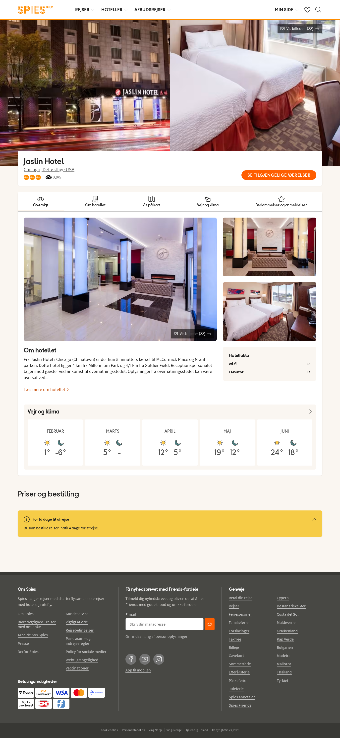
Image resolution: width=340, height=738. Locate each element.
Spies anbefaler (242, 696)
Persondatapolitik (133, 730)
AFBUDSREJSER (150, 9)
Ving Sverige (174, 730)
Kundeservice (77, 613)
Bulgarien (285, 647)
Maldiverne (286, 622)
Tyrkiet (282, 680)
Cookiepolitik (109, 730)
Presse (23, 643)
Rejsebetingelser (80, 630)
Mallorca (284, 663)
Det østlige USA (58, 169)
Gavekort (236, 655)
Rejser (234, 605)
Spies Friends (240, 705)
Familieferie (238, 622)
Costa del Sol (287, 614)
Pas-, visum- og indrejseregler (78, 641)
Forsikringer (239, 630)
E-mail (130, 614)
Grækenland (287, 630)
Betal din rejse (240, 597)
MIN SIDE (284, 9)
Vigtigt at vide (77, 621)
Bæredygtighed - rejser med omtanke (37, 624)
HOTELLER (111, 9)
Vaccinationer (77, 667)
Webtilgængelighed (82, 659)
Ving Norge (156, 730)
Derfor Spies (28, 651)
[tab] (41, 201)
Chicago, (33, 169)
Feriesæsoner (240, 614)
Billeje (234, 647)
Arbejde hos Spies (33, 634)
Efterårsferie (239, 671)
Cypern (283, 597)
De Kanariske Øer (291, 605)
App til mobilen (138, 669)
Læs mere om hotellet (44, 389)
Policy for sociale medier (86, 651)
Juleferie (236, 688)
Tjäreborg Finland (197, 730)
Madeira (283, 655)
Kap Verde (285, 639)
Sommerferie (240, 663)
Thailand (284, 671)
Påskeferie (237, 680)
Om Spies (26, 613)
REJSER (82, 9)
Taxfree (235, 639)
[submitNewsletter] (210, 624)
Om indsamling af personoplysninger (156, 636)
